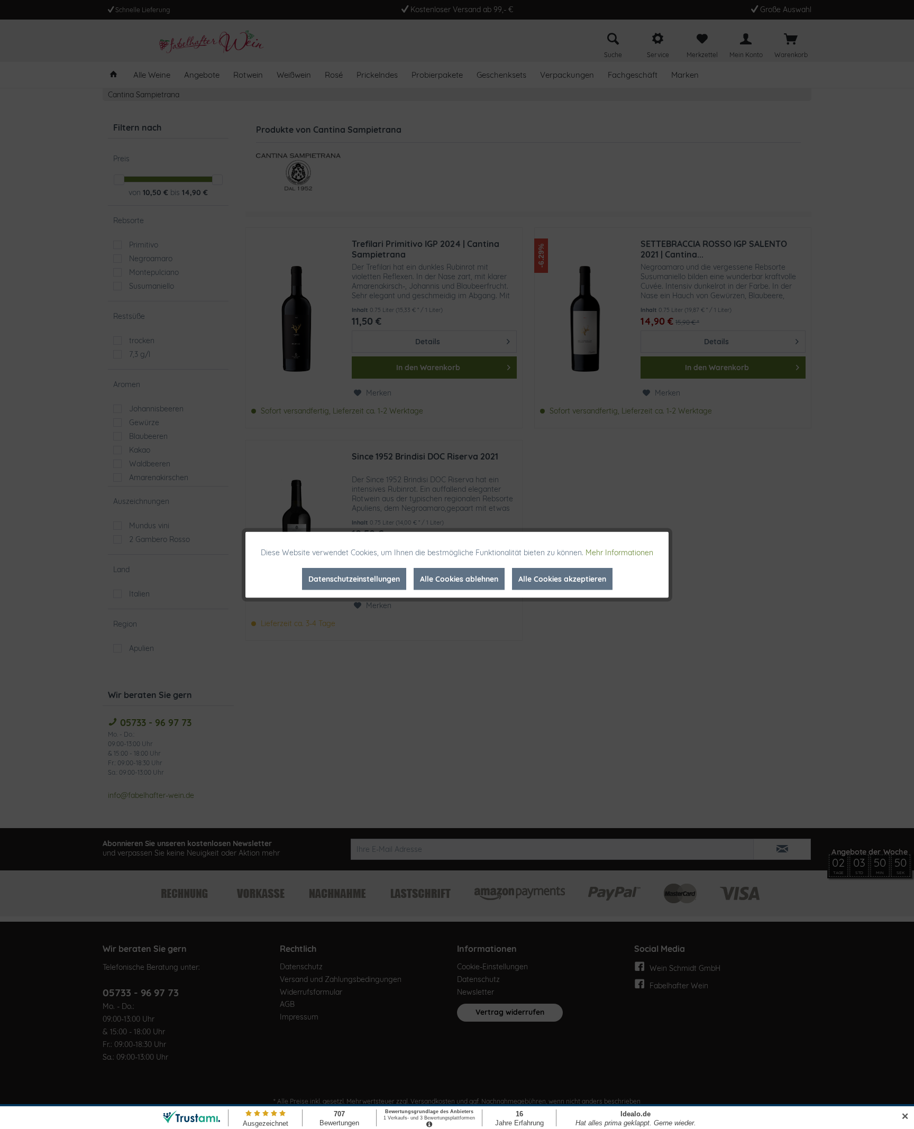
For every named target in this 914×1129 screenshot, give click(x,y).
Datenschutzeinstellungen (354, 578)
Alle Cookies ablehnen (459, 578)
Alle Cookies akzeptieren (562, 578)
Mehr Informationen (619, 552)
